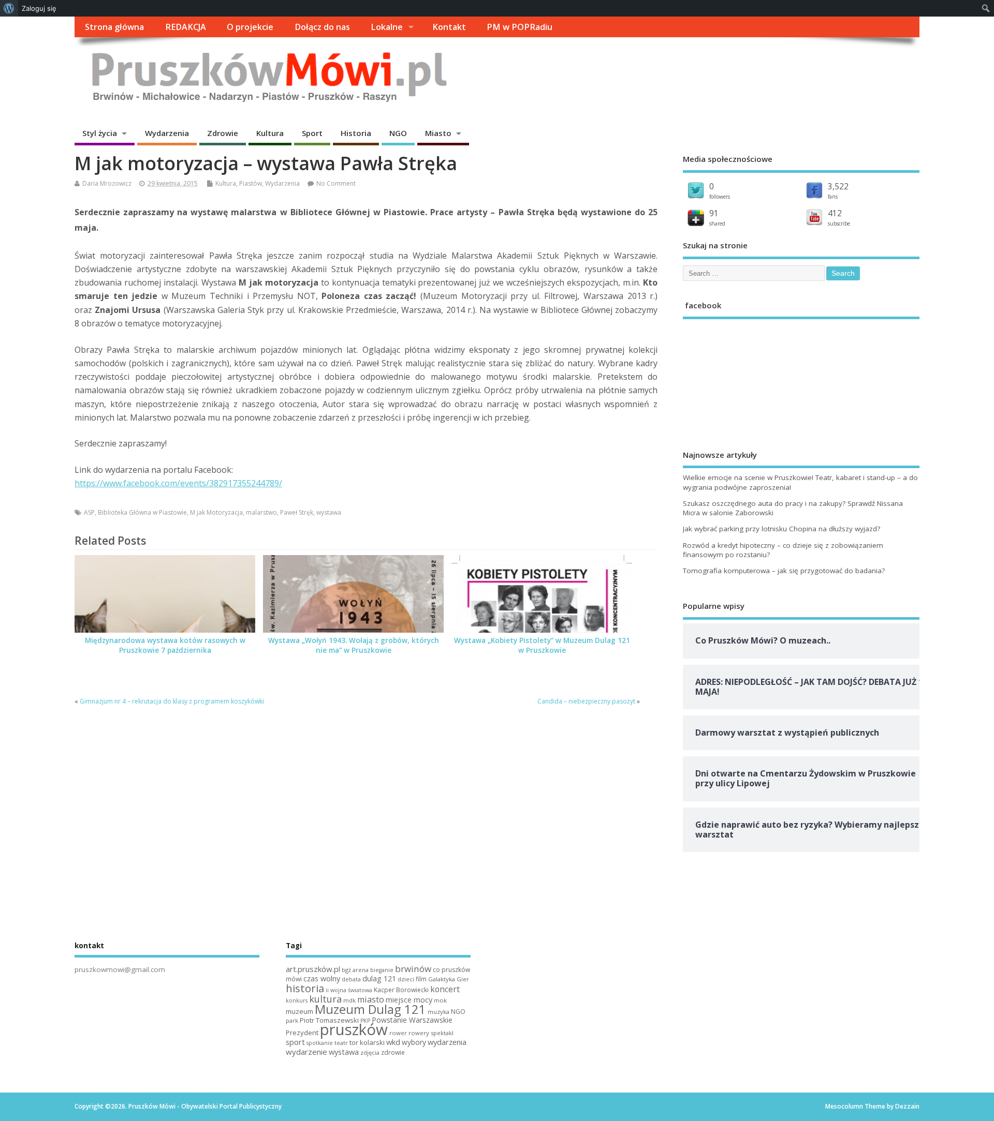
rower (398, 1033)
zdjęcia (369, 1052)
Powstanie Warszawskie (412, 1020)
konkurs (297, 1000)
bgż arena (355, 970)
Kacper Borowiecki (401, 989)
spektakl (442, 1033)
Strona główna (114, 27)
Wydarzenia (167, 133)
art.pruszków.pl (313, 969)
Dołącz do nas (322, 27)
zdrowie (393, 1052)
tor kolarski (367, 1042)
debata (351, 979)
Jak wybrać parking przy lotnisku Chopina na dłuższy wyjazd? (781, 528)
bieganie (381, 970)
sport (295, 1042)
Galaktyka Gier (448, 979)
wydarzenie (306, 1052)
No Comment (336, 183)
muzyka (438, 1011)
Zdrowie (222, 133)
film (421, 979)
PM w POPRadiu (519, 27)
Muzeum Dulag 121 (370, 1009)
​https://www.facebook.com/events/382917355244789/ (178, 483)
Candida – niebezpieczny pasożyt (586, 701)
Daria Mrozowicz (106, 183)
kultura (325, 999)
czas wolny (321, 978)
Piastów (250, 183)
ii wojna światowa (349, 990)
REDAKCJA (185, 27)
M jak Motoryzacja (216, 512)
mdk (349, 1000)
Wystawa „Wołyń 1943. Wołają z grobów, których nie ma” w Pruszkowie (353, 645)
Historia (356, 133)
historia (305, 988)
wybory (414, 1042)
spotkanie (319, 1043)
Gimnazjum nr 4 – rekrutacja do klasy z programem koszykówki (172, 701)
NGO (398, 133)
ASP (89, 512)
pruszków (354, 1029)
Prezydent (302, 1032)
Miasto (438, 133)
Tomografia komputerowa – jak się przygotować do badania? (784, 570)
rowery (418, 1033)
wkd (393, 1042)
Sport (312, 133)
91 (714, 213)
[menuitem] (9, 8)
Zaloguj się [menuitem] (39, 8)
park (292, 1020)
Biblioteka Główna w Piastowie (142, 512)
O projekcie (250, 27)
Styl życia (99, 133)
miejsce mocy (409, 1000)
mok (440, 1000)
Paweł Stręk (296, 512)
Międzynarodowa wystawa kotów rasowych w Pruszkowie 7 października (165, 645)
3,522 (838, 186)
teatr (341, 1043)
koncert (445, 989)
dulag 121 (379, 978)
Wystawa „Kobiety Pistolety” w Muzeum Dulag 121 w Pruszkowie (542, 645)
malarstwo (261, 512)
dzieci (406, 979)
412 (835, 213)
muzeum (299, 1011)
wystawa (328, 512)
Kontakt (449, 27)
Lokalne (387, 27)
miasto (370, 999)
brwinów (413, 969)
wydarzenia (447, 1042)
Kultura (270, 133)
